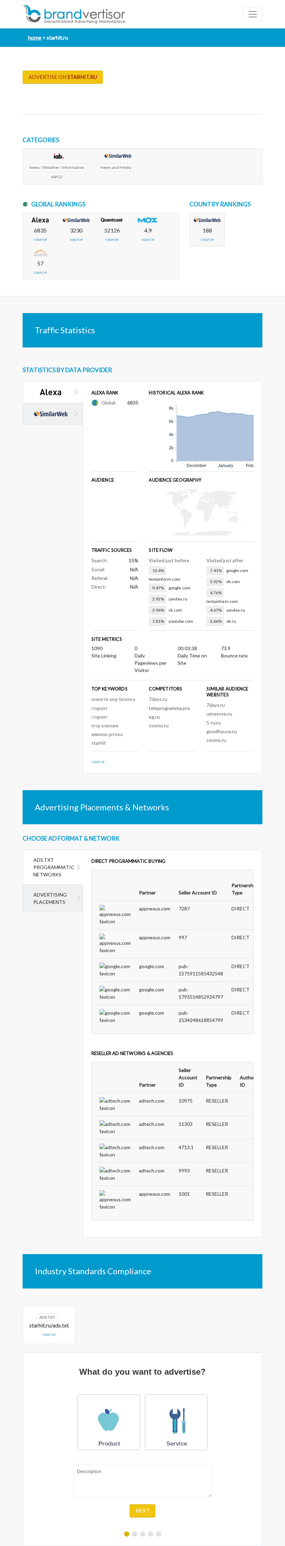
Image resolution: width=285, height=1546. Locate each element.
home (34, 37)
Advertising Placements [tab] (50, 898)
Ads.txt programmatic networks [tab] (53, 867)
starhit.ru (57, 37)
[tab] (53, 392)
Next (142, 1510)
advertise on (62, 77)
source (40, 239)
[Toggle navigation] (252, 14)
